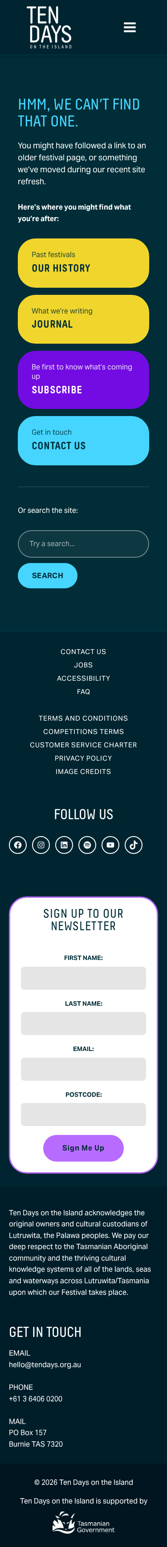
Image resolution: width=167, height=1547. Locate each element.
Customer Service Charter (83, 745)
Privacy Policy (83, 758)
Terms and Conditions (83, 718)
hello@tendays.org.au (45, 1364)
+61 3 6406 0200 (35, 1399)
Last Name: (83, 1004)
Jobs (83, 665)
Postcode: (83, 1095)
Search (47, 575)
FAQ (83, 691)
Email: (83, 1049)
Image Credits (83, 771)
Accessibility (83, 678)
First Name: (83, 958)
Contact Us (83, 651)
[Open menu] (129, 27)
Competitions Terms (83, 731)
